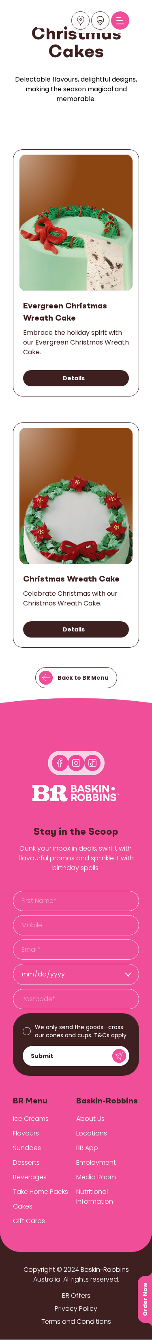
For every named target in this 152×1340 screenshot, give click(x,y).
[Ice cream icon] (100, 21)
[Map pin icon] (80, 20)
